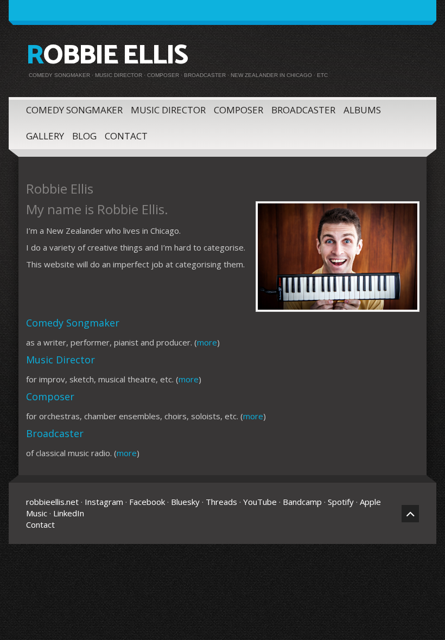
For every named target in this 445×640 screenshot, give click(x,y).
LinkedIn (68, 513)
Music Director (168, 110)
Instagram (104, 501)
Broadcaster (303, 110)
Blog (84, 136)
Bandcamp (302, 501)
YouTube (260, 501)
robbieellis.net (52, 501)
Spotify (341, 501)
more (207, 342)
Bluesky (185, 501)
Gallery (45, 136)
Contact (126, 136)
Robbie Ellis (106, 55)
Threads (221, 501)
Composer (238, 110)
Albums (362, 110)
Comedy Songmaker (74, 110)
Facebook (147, 501)
